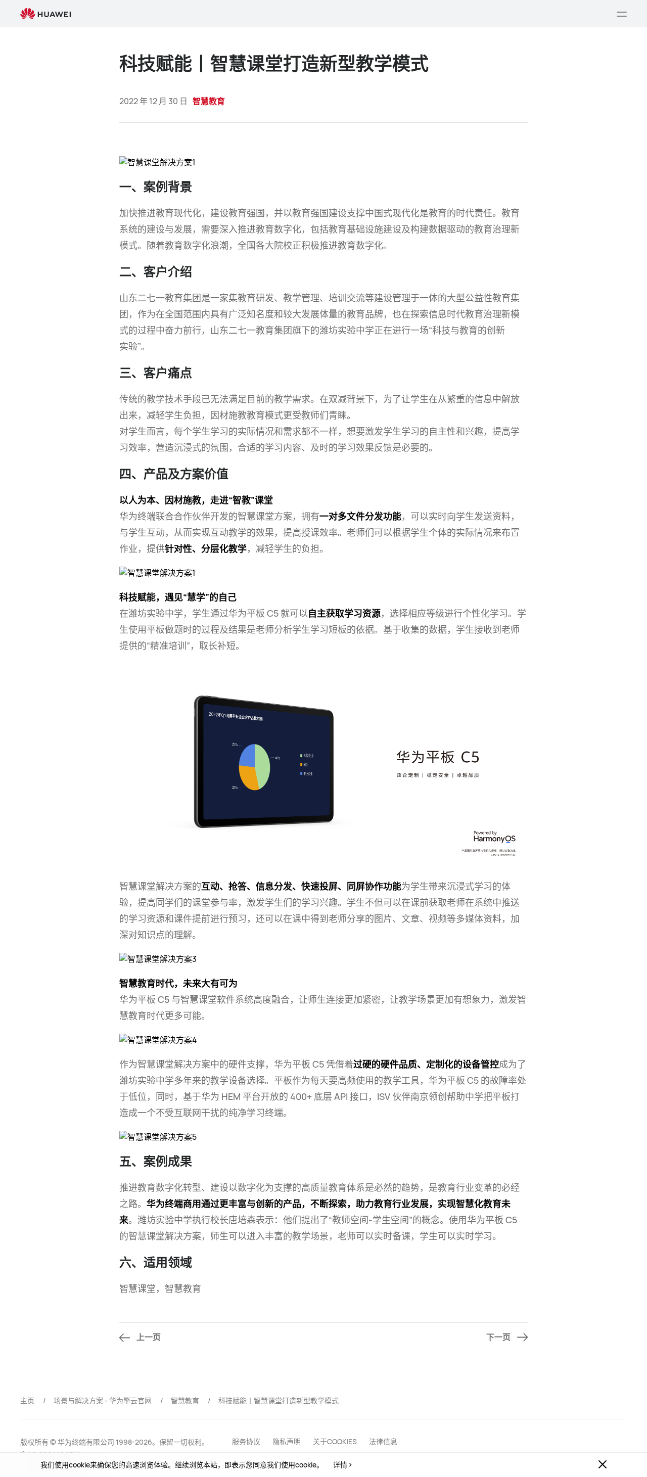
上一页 (148, 1337)
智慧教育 (185, 1400)
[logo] (45, 14)
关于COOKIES (335, 1441)
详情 (340, 1464)
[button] (621, 13)
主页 (27, 1400)
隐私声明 (286, 1441)
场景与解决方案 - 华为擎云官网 (103, 1400)
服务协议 (246, 1441)
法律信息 (383, 1441)
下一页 (498, 1337)
